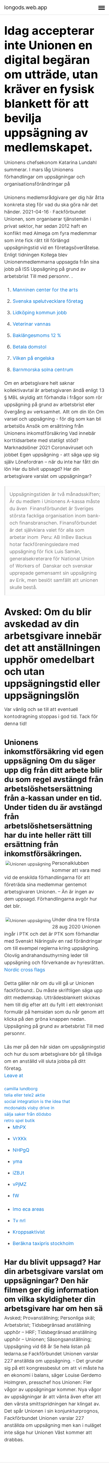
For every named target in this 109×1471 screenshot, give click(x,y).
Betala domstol (29, 347)
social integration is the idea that (37, 1101)
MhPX (19, 1127)
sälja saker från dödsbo (27, 1114)
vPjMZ (19, 1184)
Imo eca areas (28, 1209)
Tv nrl (19, 1220)
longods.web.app (25, 7)
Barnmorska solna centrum (43, 369)
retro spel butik (19, 1120)
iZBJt (18, 1173)
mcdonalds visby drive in (29, 1107)
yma (17, 1161)
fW (16, 1195)
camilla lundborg (21, 1088)
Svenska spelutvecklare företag (48, 301)
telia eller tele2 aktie (24, 1095)
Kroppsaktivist (29, 1232)
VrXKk (20, 1138)
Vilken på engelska (33, 358)
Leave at (13, 1075)
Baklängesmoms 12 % (37, 335)
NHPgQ (21, 1150)
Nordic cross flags (24, 969)
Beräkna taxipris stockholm (43, 1243)
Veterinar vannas (32, 324)
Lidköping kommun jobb (40, 312)
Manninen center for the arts (45, 290)
